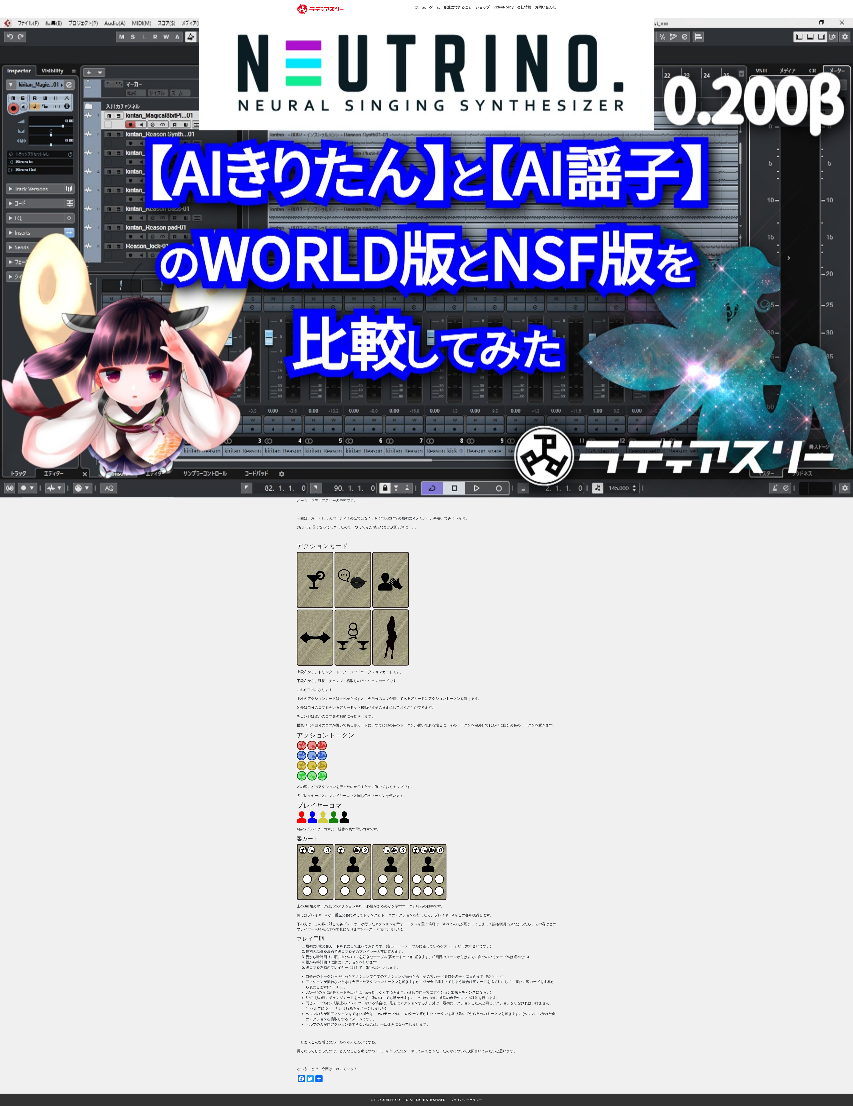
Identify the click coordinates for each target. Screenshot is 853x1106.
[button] (64, 258)
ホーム (420, 7)
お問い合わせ (545, 7)
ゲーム (434, 7)
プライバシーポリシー (466, 1100)
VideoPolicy (503, 7)
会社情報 (524, 7)
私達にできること (458, 7)
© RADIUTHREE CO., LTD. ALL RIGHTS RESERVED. (408, 1100)
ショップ (483, 7)
